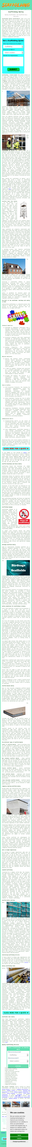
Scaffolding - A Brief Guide (9, 74)
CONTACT (23, 9)
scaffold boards (18, 110)
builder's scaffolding (17, 991)
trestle (11, 124)
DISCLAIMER (28, 9)
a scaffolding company (15, 281)
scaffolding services (18, 1009)
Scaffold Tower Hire (10, 1076)
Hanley (5, 81)
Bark (10, 188)
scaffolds (4, 789)
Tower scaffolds (6, 229)
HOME (14, 9)
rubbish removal (13, 1098)
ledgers (27, 107)
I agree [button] (19, 1135)
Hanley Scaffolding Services (10, 1044)
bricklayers (5, 1095)
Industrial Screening (10, 1084)
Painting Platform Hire (11, 1074)
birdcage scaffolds (23, 589)
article (26, 962)
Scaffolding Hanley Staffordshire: (11, 18)
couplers (4, 110)
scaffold (21, 76)
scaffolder (16, 31)
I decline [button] (19, 1138)
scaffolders (24, 195)
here (6, 1042)
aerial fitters (6, 1089)
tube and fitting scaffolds (17, 121)
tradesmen (4, 1099)
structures (14, 470)
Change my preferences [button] (19, 1141)
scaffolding (17, 25)
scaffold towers (26, 220)
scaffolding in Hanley (8, 150)
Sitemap (3, 1132)
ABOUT (20, 9)
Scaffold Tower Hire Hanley (9, 201)
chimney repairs (11, 1090)
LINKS (17, 9)
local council (10, 153)
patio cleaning (11, 1093)
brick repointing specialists (22, 1097)
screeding (19, 1094)
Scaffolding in (14, 171)
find (6, 1019)
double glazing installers (21, 1091)
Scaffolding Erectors (10, 1083)
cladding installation (22, 1089)
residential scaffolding (15, 1000)
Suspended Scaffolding (11, 1080)
